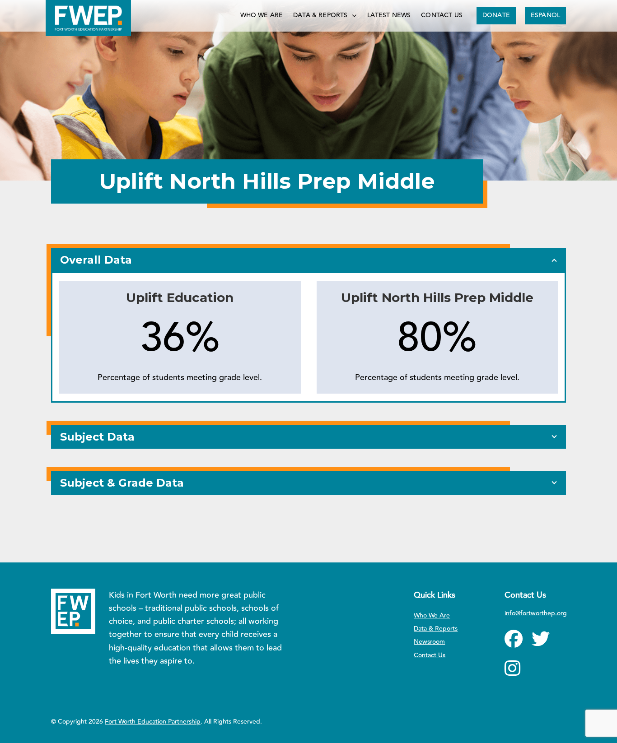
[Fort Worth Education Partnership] (88, 18)
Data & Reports (320, 15)
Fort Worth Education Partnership (153, 722)
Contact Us (442, 15)
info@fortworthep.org (536, 613)
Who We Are (261, 15)
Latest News (389, 15)
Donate (496, 15)
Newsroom (429, 642)
